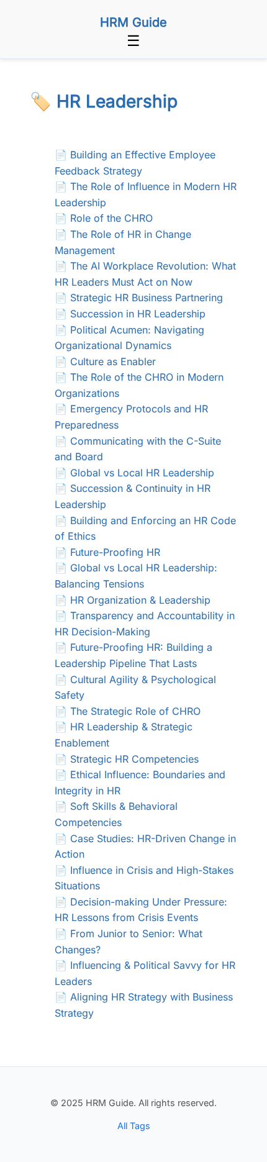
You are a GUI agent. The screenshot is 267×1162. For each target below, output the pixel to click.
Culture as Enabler (113, 361)
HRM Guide (133, 22)
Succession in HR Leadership (138, 313)
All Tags (133, 1125)
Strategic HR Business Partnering (146, 297)
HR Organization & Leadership (140, 600)
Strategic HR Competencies (134, 759)
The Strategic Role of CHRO (135, 711)
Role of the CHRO (111, 218)
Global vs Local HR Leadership (142, 472)
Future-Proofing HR (115, 552)
